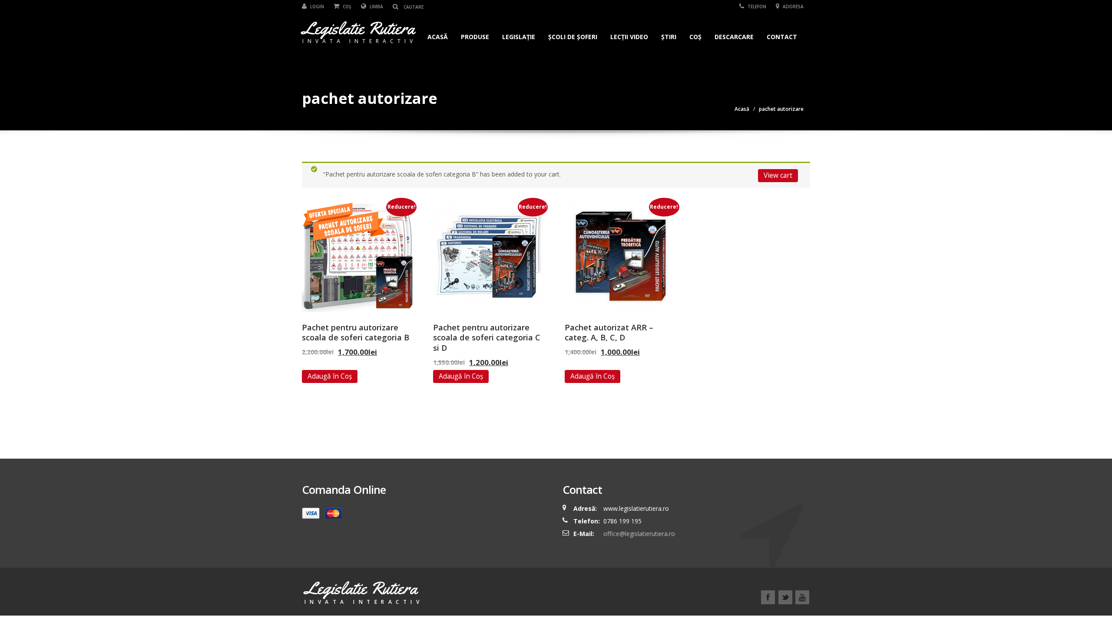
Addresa (792, 6)
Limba (375, 6)
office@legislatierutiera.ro (638, 533)
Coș (346, 6)
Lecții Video (629, 37)
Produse (475, 37)
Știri (668, 37)
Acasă (437, 37)
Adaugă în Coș (330, 376)
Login (316, 6)
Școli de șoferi (572, 37)
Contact (782, 37)
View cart (778, 175)
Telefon (756, 6)
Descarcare (734, 37)
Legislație (518, 37)
